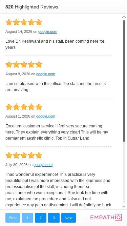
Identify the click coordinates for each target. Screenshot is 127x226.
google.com (47, 31)
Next (68, 218)
